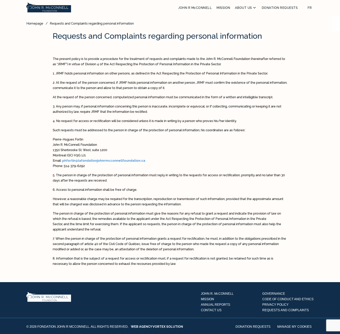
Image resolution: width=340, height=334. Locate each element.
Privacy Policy (275, 304)
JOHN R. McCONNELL (217, 293)
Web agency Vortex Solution (157, 326)
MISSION (223, 8)
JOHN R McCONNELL (195, 8)
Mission (207, 299)
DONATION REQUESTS (280, 8)
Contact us (211, 310)
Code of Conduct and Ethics (288, 299)
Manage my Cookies (294, 326)
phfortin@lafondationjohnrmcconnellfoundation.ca (103, 160)
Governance (273, 293)
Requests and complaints (285, 310)
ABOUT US (243, 8)
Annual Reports (215, 304)
